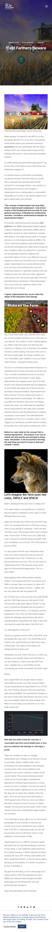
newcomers (9, 147)
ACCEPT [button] (22, 926)
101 (25, 42)
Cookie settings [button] (10, 926)
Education (29, 42)
